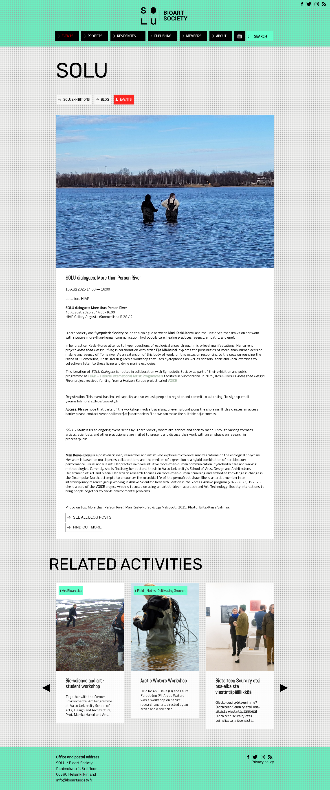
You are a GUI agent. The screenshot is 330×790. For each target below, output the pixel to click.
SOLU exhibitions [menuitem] (76, 99)
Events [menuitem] (67, 35)
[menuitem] (239, 36)
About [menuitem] (221, 35)
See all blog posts (92, 517)
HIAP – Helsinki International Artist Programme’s (125, 376)
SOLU (82, 70)
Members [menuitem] (193, 35)
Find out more (87, 527)
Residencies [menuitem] (126, 35)
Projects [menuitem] (95, 35)
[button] (46, 687)
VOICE (172, 380)
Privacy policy (263, 762)
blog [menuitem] (105, 99)
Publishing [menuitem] (162, 35)
